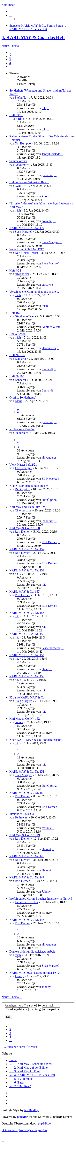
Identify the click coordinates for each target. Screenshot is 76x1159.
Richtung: (35, 1009)
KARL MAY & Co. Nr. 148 (26, 856)
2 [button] (10, 56)
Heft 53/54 (16, 115)
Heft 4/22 (15, 270)
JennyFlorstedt (51, 154)
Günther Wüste (24, 316)
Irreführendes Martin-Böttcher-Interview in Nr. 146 (40, 898)
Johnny (46, 891)
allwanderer (22, 274)
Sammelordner (18, 161)
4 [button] (10, 63)
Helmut (46, 849)
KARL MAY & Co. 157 (24, 591)
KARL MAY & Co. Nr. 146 (26, 919)
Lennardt (20, 358)
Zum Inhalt (8, 4)
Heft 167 (14, 312)
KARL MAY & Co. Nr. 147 (26, 877)
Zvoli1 (19, 185)
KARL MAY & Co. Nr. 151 (26, 771)
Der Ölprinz (22, 489)
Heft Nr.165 (16, 376)
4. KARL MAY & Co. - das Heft (33, 37)
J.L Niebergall (23, 468)
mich (18, 210)
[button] (10, 66)
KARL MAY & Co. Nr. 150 (26, 792)
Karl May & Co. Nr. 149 (24, 835)
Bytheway (21, 817)
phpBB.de (44, 1123)
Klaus (18, 401)
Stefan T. (20, 97)
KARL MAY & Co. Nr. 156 (26, 612)
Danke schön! (18, 334)
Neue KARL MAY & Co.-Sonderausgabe (35, 739)
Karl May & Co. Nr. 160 (24, 528)
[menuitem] (10, 11)
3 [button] (10, 59)
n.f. (44, 108)
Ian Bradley (31, 1110)
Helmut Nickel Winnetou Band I (29, 182)
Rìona (21, 118)
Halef (45, 669)
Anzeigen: (11, 1005)
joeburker (21, 164)
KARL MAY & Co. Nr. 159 (26, 549)
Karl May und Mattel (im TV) (27, 507)
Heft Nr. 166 (17, 355)
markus (46, 828)
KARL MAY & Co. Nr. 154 (26, 655)
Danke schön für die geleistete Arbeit (32, 951)
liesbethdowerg (51, 648)
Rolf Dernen (22, 531)
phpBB (21, 1116)
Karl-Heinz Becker (26, 252)
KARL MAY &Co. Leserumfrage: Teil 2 (34, 972)
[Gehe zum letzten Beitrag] (48, 108)
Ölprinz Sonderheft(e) (22, 397)
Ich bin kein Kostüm (21, 429)
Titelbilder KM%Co (21, 814)
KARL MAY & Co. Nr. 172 (26, 228)
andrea (19, 722)
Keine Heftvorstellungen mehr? (28, 485)
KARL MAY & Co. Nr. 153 (26, 676)
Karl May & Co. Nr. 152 (24, 718)
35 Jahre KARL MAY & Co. (27, 697)
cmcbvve (47, 284)
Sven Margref (23, 231)
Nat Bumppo (23, 143)
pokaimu (47, 221)
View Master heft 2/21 (23, 464)
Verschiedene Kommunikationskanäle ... (34, 291)
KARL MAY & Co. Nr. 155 (26, 634)
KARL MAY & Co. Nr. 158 (26, 570)
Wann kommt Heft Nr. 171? (26, 249)
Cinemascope (23, 510)
